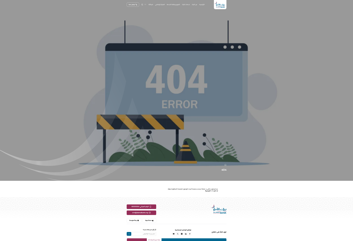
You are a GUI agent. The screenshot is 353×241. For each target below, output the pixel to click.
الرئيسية (208, 191)
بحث (169, 189)
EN (145, 4)
